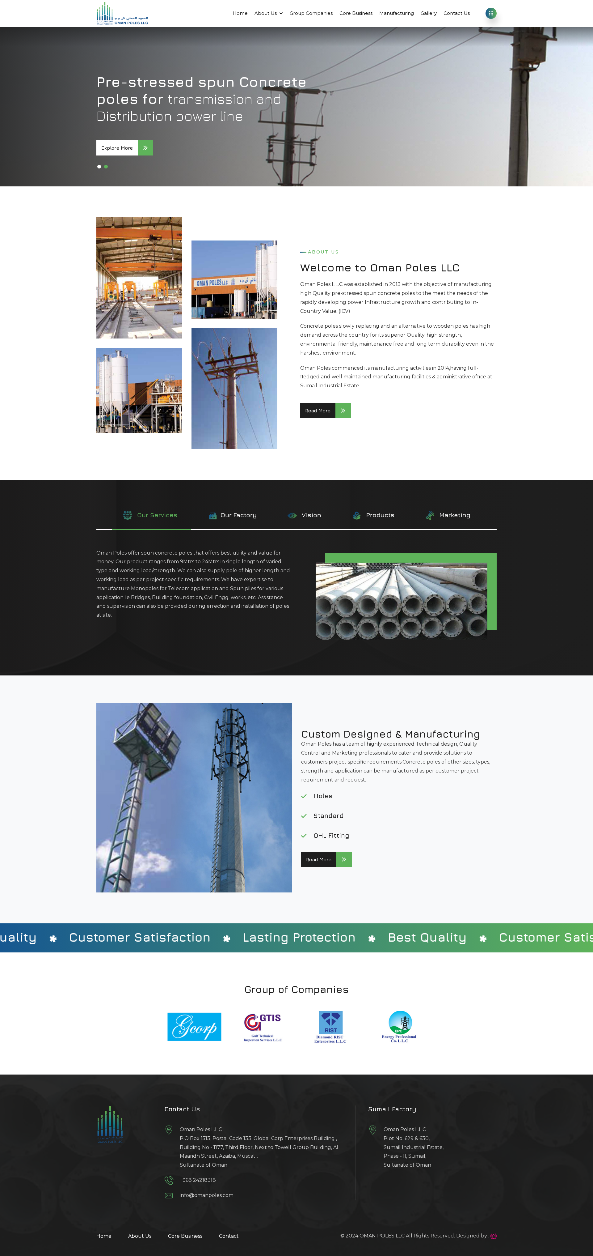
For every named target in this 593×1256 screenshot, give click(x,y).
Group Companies (311, 13)
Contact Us (457, 13)
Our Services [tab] (156, 514)
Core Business (355, 13)
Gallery (429, 13)
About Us (265, 13)
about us (139, 1236)
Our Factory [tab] (239, 514)
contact (229, 1236)
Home (240, 13)
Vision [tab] (310, 514)
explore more (117, 148)
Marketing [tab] (454, 514)
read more (317, 410)
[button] (99, 166)
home (103, 1236)
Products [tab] (379, 514)
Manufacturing (396, 13)
